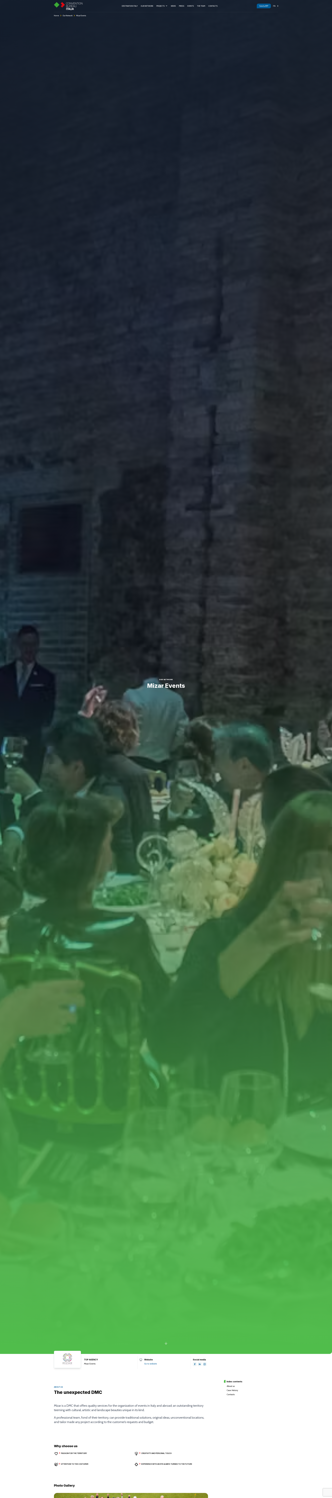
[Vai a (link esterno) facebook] (195, 1364)
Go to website (150, 1363)
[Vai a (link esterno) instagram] (205, 1364)
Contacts (213, 6)
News (173, 6)
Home (56, 15)
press (181, 6)
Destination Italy (130, 6)
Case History (232, 1390)
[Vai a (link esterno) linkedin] (200, 1364)
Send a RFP (263, 6)
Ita (274, 6)
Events (190, 6)
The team (201, 6)
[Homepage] (68, 6)
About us (231, 1386)
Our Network (147, 6)
